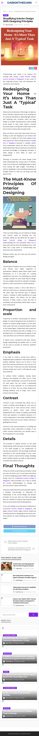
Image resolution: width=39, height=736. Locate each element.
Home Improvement (10, 635)
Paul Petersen (19, 592)
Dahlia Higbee (19, 580)
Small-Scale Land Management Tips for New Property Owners (23, 565)
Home (5, 15)
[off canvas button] (2, 2)
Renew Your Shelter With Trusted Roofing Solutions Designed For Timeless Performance (24, 601)
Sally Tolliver (9, 643)
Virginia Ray (19, 568)
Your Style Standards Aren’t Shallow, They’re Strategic (17, 712)
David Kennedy (20, 605)
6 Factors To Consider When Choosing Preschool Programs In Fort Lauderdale (19, 657)
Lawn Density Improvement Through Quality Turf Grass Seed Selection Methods (18, 693)
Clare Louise (9, 679)
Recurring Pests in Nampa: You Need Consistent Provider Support (25, 576)
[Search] (36, 2)
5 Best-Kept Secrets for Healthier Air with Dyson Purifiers (24, 588)
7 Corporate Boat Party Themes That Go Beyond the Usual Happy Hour (19, 676)
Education (7, 653)
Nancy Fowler (9, 24)
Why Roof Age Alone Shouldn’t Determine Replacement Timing (16, 639)
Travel (6, 671)
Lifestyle (6, 708)
